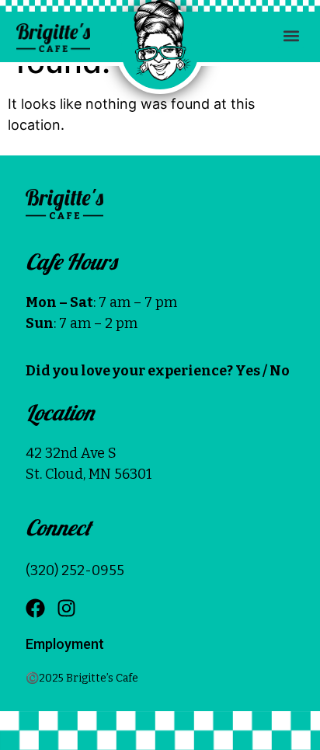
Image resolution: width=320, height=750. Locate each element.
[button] (291, 35)
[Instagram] (66, 608)
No (280, 370)
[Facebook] (35, 608)
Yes (247, 370)
